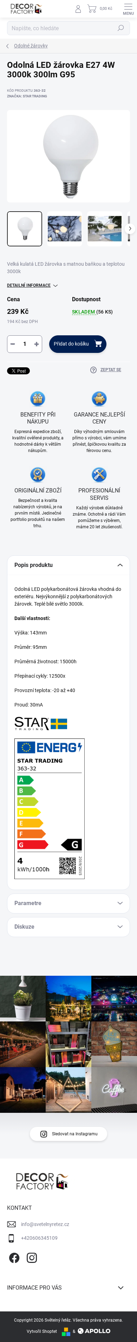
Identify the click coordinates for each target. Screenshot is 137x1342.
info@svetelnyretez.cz (45, 1224)
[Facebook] (13, 1257)
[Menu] (128, 9)
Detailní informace (29, 285)
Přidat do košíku (71, 344)
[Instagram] (31, 1257)
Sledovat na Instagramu (75, 1133)
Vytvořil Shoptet (42, 1331)
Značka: (27, 96)
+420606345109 (39, 1238)
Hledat (121, 28)
